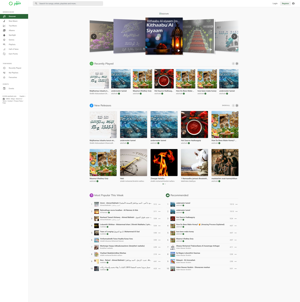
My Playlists (13, 73)
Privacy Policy (18, 101)
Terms (4, 101)
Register (285, 3)
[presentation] (233, 63)
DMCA (8, 99)
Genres (11, 40)
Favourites (13, 77)
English (22, 96)
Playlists (12, 44)
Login (275, 3)
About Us (19, 99)
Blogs (13, 99)
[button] (234, 36)
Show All (226, 105)
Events (11, 88)
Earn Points (13, 54)
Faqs (4, 103)
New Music (13, 21)
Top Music (13, 26)
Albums (12, 30)
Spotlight (12, 35)
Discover (12, 16)
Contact (10, 101)
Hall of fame (14, 49)
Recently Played (15, 68)
